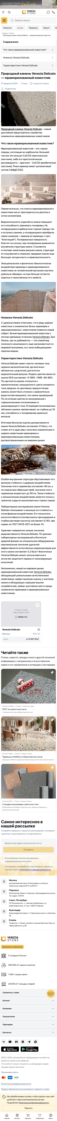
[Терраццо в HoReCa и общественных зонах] (28, 739)
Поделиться (10, 88)
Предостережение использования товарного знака (25, 1089)
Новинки (7, 28)
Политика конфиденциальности (16, 1084)
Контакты (7, 1032)
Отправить (28, 849)
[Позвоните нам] (53, 12)
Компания (7, 1008)
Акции (20, 28)
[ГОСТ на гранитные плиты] (28, 692)
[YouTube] (10, 1041)
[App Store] (10, 1049)
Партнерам (8, 1024)
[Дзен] (22, 1041)
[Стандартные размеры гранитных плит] (28, 788)
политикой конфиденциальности (35, 869)
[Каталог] (4, 20)
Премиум (33, 28)
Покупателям (9, 1016)
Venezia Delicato (41, 336)
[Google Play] (29, 1049)
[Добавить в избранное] (37, 605)
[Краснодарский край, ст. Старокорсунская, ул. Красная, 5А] (28, 913)
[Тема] (3, 12)
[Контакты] (48, 12)
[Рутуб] (16, 1041)
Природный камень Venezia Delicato (21, 129)
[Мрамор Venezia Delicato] (21, 622)
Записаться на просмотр (12, 947)
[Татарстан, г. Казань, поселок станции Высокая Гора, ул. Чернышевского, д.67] (28, 923)
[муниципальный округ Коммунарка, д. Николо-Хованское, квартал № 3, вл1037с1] (28, 883)
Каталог (6, 1000)
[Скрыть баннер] (54, 4)
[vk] (3, 1041)
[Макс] (35, 1041)
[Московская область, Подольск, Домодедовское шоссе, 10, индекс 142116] (28, 893)
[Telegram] (29, 1041)
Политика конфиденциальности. (34, 1102)
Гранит (46, 28)
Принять (28, 1108)
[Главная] (29, 12)
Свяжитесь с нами (11, 992)
